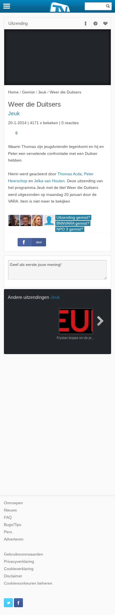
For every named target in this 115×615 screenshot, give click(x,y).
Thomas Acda (70, 174)
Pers (8, 532)
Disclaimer (13, 576)
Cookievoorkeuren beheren (28, 583)
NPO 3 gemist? (69, 229)
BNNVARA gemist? (72, 223)
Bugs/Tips (12, 525)
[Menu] (7, 6)
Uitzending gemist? (73, 217)
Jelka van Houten (49, 181)
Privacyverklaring (19, 561)
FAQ (8, 517)
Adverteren (13, 539)
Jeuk (14, 113)
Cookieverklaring (18, 569)
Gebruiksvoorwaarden (23, 554)
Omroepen (13, 503)
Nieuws (10, 510)
